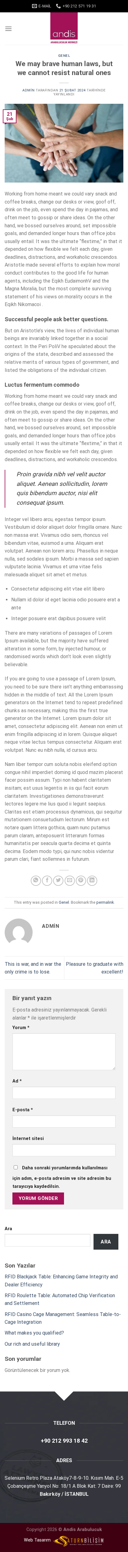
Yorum (21, 1027)
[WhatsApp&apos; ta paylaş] (36, 881)
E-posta (22, 1109)
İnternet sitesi (28, 1138)
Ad (17, 1081)
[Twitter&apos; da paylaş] (58, 881)
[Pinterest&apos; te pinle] (81, 881)
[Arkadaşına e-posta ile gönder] (70, 881)
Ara (8, 1228)
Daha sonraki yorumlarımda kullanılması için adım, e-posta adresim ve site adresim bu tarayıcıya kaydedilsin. (61, 1177)
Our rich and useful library (32, 1344)
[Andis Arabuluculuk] (64, 28)
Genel (64, 56)
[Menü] (8, 28)
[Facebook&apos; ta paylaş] (47, 881)
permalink (105, 902)
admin (28, 90)
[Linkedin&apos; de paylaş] (92, 881)
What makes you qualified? (34, 1333)
